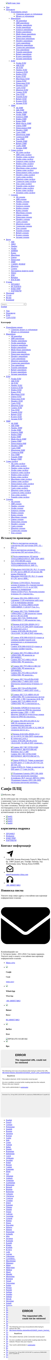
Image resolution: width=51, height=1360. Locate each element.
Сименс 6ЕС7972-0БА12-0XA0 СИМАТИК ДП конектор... (24, 674)
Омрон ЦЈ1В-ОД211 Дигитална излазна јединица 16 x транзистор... (28, 593)
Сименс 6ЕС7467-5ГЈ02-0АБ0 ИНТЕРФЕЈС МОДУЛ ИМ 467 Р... (25, 755)
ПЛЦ (8, 315)
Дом (8, 311)
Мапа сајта (10, 963)
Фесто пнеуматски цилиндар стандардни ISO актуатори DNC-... (25, 551)
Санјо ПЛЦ (11, 317)
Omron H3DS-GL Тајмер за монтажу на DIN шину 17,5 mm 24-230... (27, 768)
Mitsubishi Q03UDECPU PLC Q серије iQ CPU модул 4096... (27, 577)
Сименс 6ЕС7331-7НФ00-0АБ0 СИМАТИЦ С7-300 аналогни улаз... (26, 619)
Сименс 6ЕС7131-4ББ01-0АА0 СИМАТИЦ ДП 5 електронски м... (25, 702)
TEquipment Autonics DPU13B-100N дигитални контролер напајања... (26, 781)
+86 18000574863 (13, 885)
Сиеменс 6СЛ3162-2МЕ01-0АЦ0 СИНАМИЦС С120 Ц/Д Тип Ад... (25, 606)
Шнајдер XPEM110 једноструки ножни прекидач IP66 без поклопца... (27, 715)
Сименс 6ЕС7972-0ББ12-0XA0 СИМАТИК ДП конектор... (24, 661)
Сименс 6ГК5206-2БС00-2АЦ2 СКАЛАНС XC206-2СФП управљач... (27, 632)
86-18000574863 (12, 1020)
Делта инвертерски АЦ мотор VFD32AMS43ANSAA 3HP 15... (24, 564)
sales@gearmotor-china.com (17, 874)
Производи (10, 313)
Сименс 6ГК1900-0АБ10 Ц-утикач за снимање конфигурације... (26, 647)
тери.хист (10, 982)
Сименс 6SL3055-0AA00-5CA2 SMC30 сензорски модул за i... (27, 729)
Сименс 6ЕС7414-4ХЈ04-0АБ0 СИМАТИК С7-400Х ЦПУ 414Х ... (26, 689)
